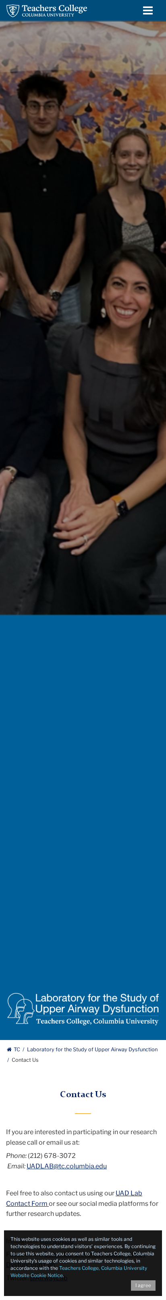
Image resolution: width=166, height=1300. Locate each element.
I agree (143, 1285)
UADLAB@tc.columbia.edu (67, 1166)
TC (16, 1049)
